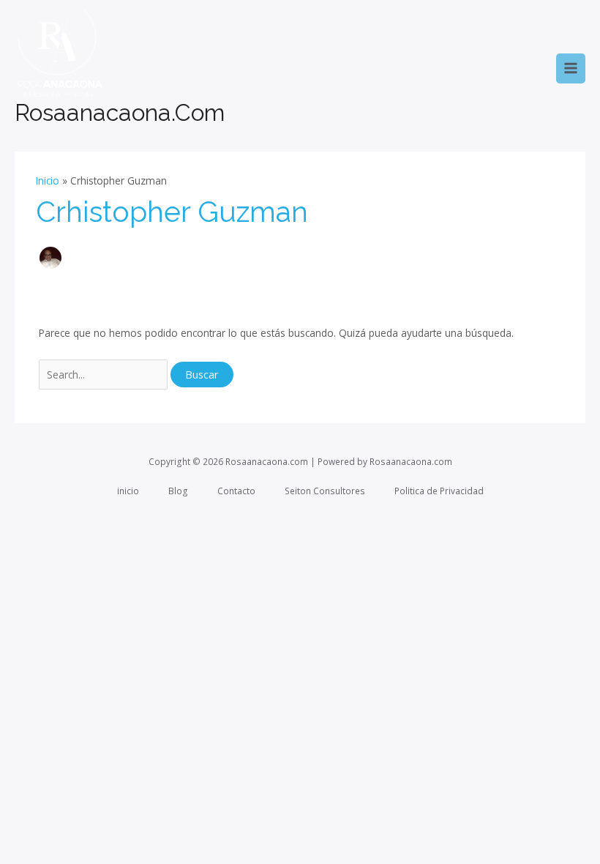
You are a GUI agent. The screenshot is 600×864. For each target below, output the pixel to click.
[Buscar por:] (105, 374)
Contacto (236, 490)
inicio (128, 490)
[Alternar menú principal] (571, 68)
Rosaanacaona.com (120, 112)
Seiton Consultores (325, 490)
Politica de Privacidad (439, 490)
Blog (178, 490)
